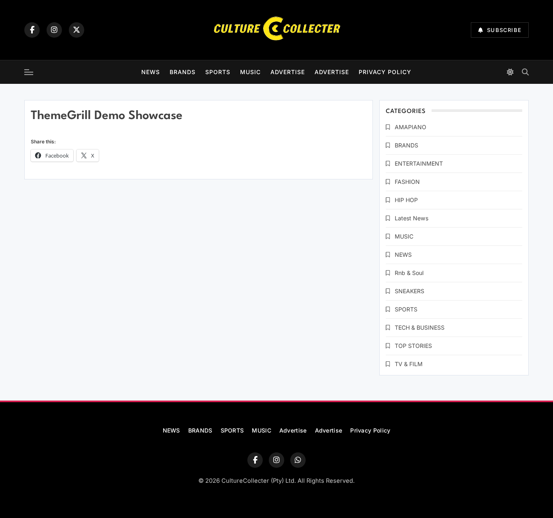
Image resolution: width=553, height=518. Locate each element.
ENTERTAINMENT (419, 163)
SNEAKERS (409, 291)
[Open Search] (525, 71)
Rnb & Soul (409, 272)
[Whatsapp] (298, 460)
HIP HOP (406, 199)
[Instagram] (54, 30)
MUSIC (250, 71)
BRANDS (183, 71)
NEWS (150, 71)
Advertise (287, 71)
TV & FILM (409, 363)
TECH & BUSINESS (420, 327)
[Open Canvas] (28, 72)
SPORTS (217, 71)
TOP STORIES (413, 345)
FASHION (407, 181)
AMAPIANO (410, 127)
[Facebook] (32, 30)
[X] (76, 30)
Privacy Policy (385, 71)
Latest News (411, 218)
